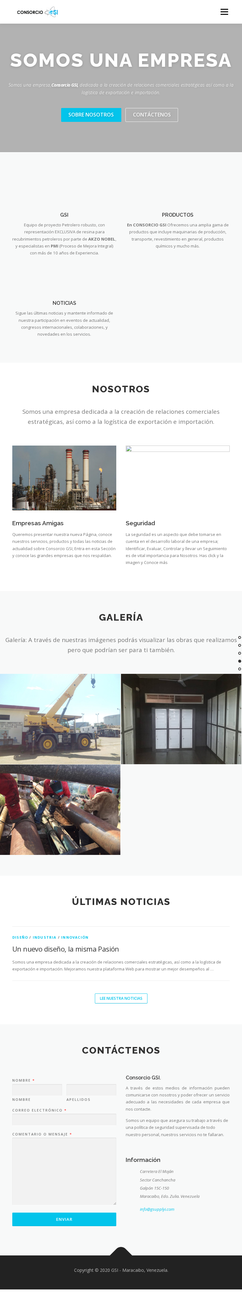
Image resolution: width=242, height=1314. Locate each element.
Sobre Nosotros (91, 114)
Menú (224, 11)
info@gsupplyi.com (157, 1209)
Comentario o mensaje (42, 1134)
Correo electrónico (39, 1110)
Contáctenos (152, 114)
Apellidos (78, 1099)
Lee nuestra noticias (121, 998)
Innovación (75, 937)
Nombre (23, 1080)
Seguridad (140, 523)
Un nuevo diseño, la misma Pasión (65, 948)
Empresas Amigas (38, 523)
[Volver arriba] (121, 1255)
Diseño (20, 937)
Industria (45, 937)
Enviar (64, 1219)
